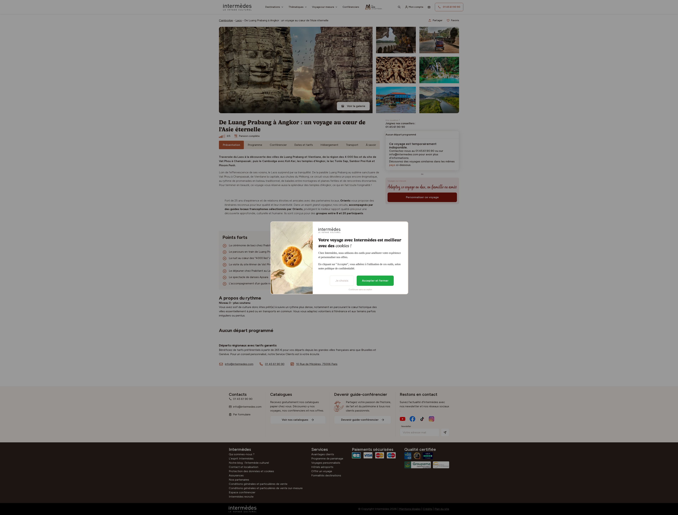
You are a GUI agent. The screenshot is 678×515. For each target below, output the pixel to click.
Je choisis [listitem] (341, 280)
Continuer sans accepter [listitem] (360, 289)
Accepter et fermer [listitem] (375, 280)
